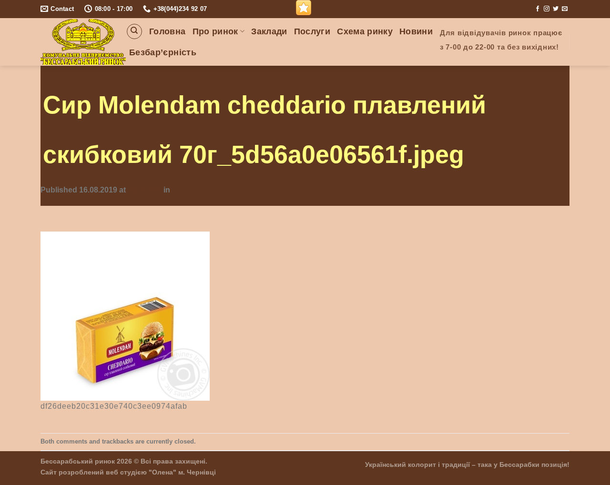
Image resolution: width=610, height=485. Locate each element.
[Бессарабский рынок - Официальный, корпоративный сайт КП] (83, 42)
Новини (416, 31)
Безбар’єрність (162, 52)
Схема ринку (365, 31)
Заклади (269, 31)
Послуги (312, 31)
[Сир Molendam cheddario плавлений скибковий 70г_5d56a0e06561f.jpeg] (125, 315)
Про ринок (215, 31)
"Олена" (162, 472)
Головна (167, 31)
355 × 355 (145, 190)
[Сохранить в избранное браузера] (303, 7)
